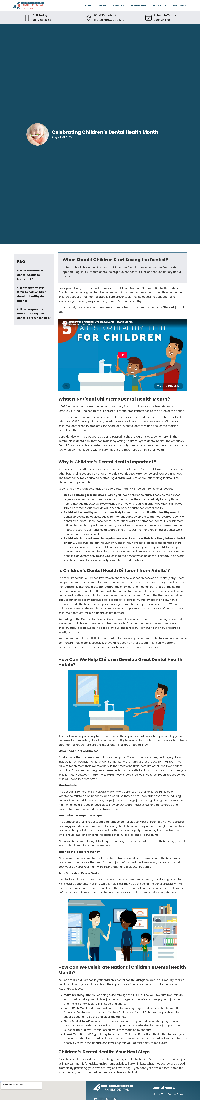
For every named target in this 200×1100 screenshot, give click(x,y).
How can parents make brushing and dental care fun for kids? (34, 313)
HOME (88, 5)
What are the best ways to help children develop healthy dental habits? (33, 294)
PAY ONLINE (179, 5)
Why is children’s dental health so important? (30, 275)
